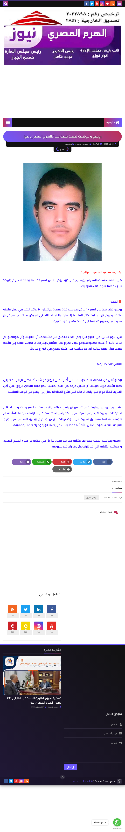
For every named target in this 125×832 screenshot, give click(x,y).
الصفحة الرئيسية (83, 144)
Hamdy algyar (53, 707)
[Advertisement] (62, 91)
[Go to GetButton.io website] (117, 829)
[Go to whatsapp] (117, 822)
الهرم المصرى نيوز (81, 781)
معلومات (68, 144)
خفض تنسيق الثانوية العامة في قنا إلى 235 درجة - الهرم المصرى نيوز (34, 700)
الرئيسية (110, 122)
